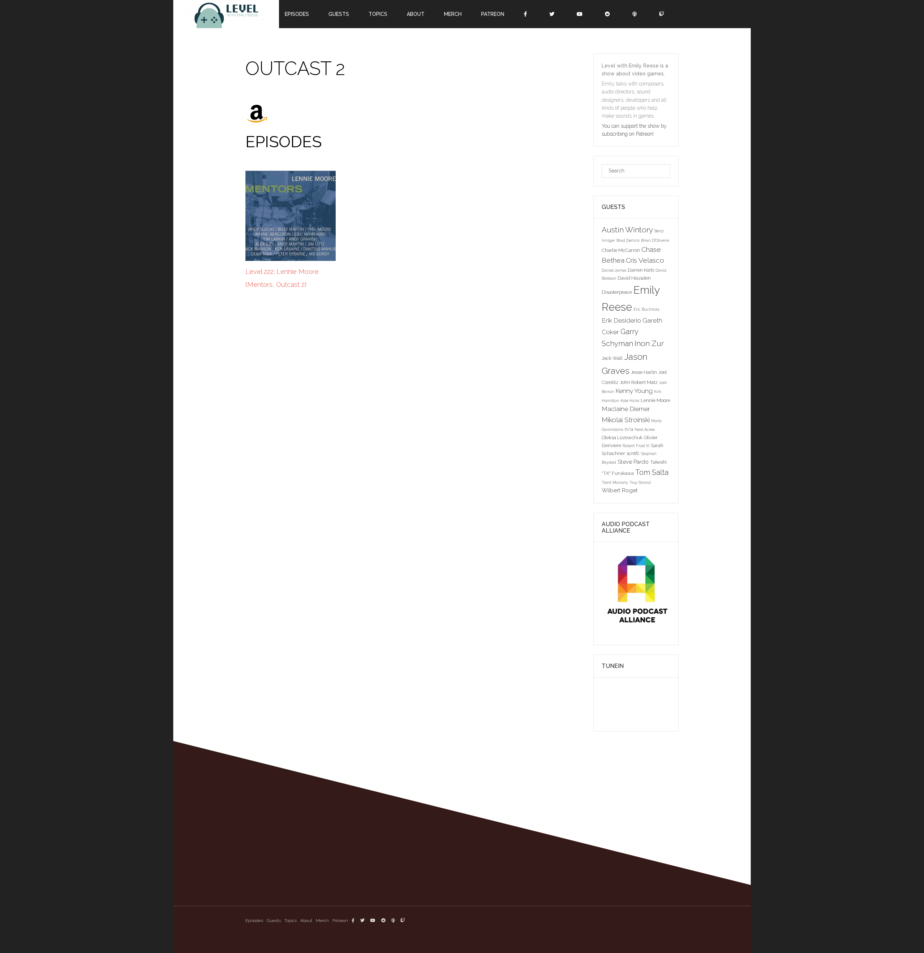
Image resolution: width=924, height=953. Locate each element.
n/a (629, 429)
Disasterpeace (617, 292)
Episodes (254, 920)
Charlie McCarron (621, 250)
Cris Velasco (645, 260)
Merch (322, 920)
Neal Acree (645, 429)
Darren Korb (641, 270)
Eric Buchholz (646, 309)
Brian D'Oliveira (655, 240)
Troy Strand (640, 482)
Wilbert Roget (620, 490)
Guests (274, 920)
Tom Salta (651, 472)
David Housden (634, 278)
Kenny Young (634, 390)
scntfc (633, 453)
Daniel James (614, 270)
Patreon (340, 920)
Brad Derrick (628, 240)
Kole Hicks (629, 400)
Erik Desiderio (621, 320)
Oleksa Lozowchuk (622, 437)
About (306, 920)
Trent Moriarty (615, 482)
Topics (290, 920)
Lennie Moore (655, 400)
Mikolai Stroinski (626, 420)
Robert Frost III (636, 445)
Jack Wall (612, 358)
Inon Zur (649, 343)
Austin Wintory (627, 229)
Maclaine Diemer (626, 408)
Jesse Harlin (644, 372)
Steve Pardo (633, 461)
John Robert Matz (639, 382)
